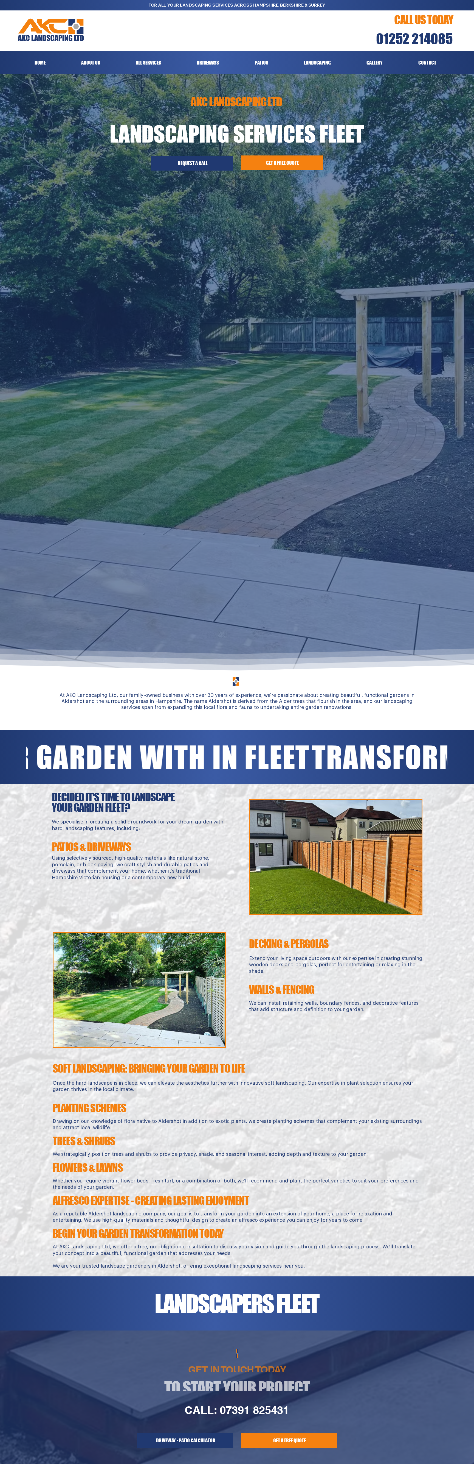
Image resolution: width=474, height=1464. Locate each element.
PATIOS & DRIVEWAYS (91, 846)
